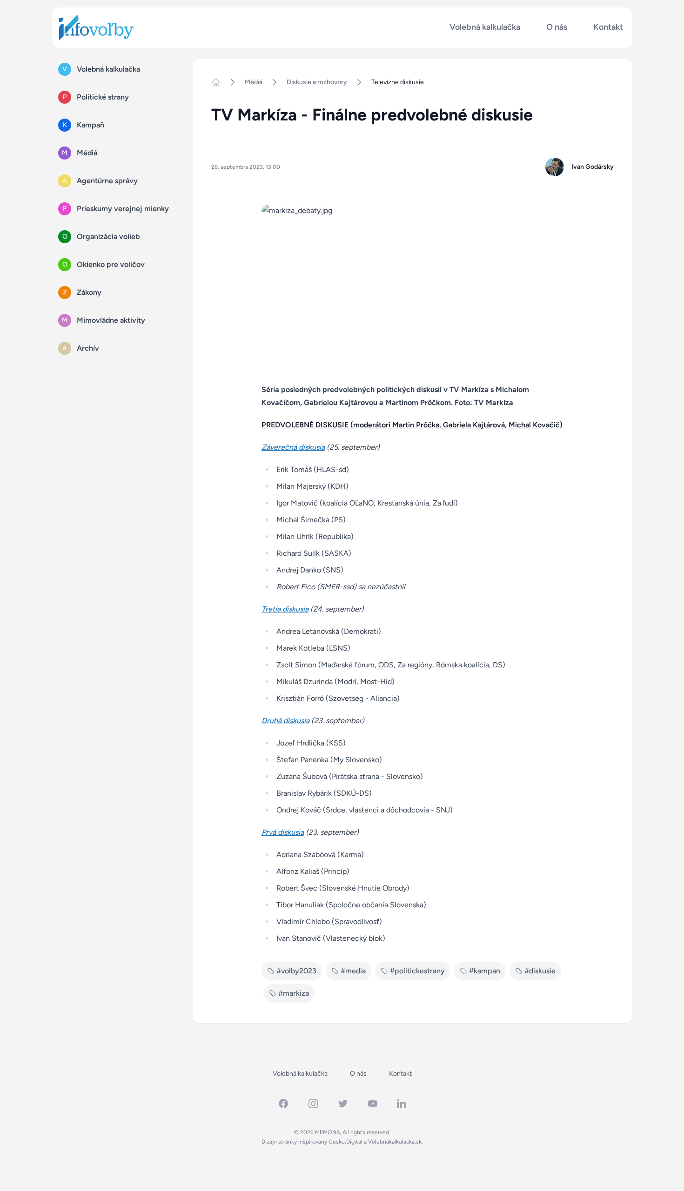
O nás (556, 27)
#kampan (484, 970)
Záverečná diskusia (293, 447)
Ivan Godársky (592, 167)
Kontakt (608, 27)
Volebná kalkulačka (484, 27)
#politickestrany (417, 970)
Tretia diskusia (285, 609)
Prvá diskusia (283, 832)
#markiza (293, 993)
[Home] (219, 82)
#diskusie (540, 970)
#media (353, 970)
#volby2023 (296, 970)
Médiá (253, 82)
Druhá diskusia (285, 720)
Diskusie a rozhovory (317, 82)
